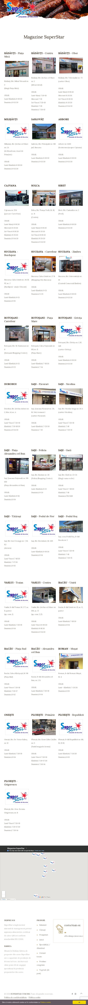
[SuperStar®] (22, 9)
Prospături (43, 935)
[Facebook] (72, 994)
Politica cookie (45, 1002)
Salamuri (42, 925)
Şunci (41, 940)
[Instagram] (75, 994)
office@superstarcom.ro (74, 936)
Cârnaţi (42, 930)
